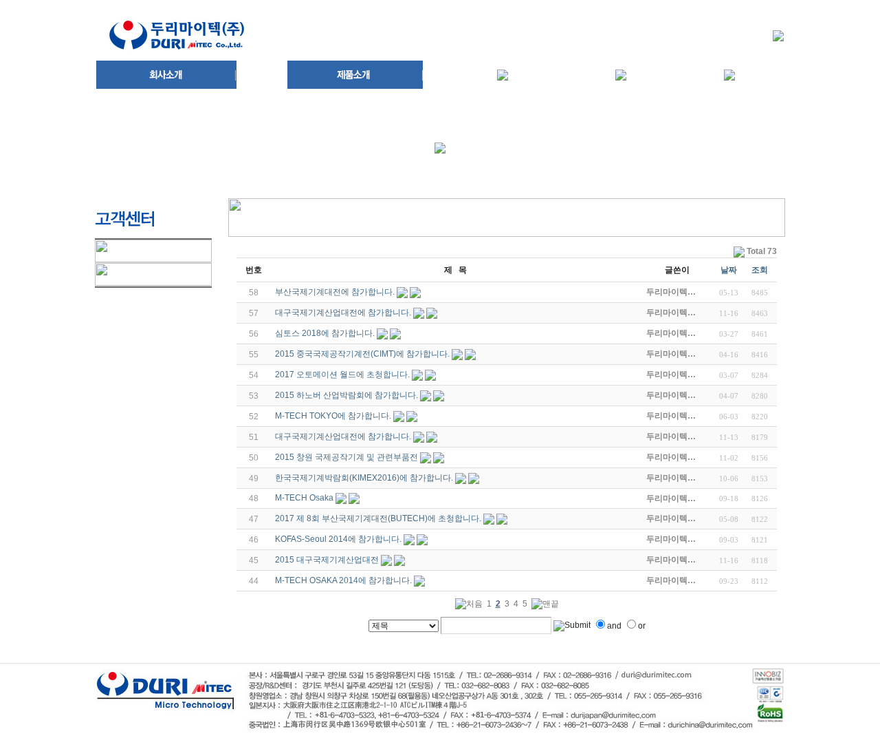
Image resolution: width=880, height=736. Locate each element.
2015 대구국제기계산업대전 (327, 560)
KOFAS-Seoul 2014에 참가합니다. (338, 539)
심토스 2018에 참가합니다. (325, 333)
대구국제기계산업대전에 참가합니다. (343, 312)
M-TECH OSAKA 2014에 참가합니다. (343, 580)
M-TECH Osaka (304, 498)
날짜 (728, 270)
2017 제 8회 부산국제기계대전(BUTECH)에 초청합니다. (378, 518)
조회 (759, 270)
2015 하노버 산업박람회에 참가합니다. (346, 395)
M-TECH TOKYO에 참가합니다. (333, 416)
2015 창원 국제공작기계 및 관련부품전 (346, 457)
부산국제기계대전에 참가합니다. (335, 292)
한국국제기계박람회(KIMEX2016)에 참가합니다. (364, 478)
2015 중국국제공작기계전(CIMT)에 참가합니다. (362, 354)
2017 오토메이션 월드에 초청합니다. (342, 374)
